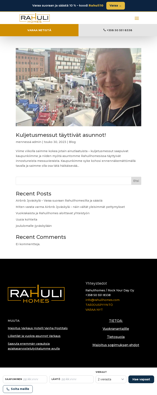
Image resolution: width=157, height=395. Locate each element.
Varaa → (116, 5)
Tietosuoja (116, 337)
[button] (25, 379)
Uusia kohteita (26, 219)
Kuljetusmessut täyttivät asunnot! (61, 135)
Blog (72, 142)
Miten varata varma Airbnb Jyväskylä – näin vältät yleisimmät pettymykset (70, 207)
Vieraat (101, 372)
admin (36, 142)
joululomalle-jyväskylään (34, 226)
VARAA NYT (94, 310)
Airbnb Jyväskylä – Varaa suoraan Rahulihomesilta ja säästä (59, 200)
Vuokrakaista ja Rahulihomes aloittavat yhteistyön (53, 213)
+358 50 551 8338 (119, 30)
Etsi (136, 181)
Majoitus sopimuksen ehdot (115, 345)
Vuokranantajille (116, 329)
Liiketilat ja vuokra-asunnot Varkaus (34, 336)
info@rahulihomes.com (102, 300)
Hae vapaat (141, 379)
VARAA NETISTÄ (39, 30)
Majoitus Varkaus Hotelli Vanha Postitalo (38, 328)
